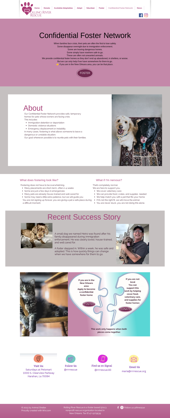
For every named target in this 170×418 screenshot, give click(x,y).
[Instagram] (146, 15)
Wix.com (46, 410)
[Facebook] (141, 15)
